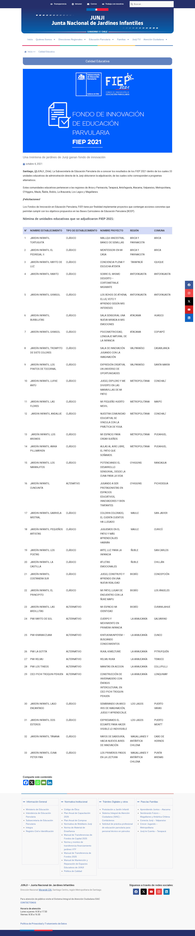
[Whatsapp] (37, 782)
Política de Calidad (73, 871)
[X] (31, 782)
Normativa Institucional (76, 801)
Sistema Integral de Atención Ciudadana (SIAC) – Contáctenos (116, 817)
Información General (37, 801)
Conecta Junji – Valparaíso (153, 820)
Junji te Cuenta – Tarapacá (153, 831)
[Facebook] (189, 285)
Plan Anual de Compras (75, 820)
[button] (40, 801)
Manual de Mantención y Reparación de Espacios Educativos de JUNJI (76, 864)
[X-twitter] (189, 301)
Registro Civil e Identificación (40, 831)
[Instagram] (189, 293)
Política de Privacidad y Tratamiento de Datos (43, 923)
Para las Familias (149, 801)
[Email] (43, 782)
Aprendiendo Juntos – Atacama (155, 809)
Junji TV (136, 39)
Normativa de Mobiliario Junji (78, 824)
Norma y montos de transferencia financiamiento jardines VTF (77, 846)
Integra (29, 827)
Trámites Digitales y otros (115, 801)
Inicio (30, 39)
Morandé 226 (45, 890)
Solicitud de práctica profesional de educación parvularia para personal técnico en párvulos (117, 827)
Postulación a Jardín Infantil (115, 809)
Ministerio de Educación (37, 809)
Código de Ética (71, 809)
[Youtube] (189, 309)
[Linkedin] (189, 318)
